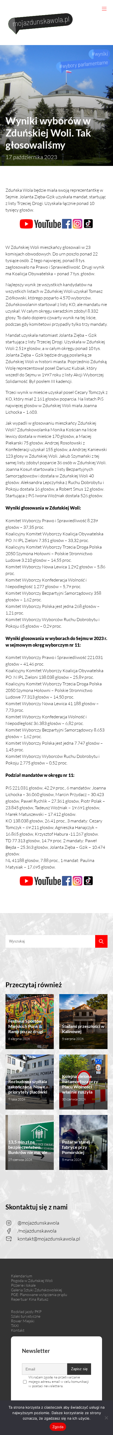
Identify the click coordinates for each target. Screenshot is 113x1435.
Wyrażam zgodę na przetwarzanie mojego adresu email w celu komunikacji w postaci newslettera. (59, 1381)
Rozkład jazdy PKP (26, 1311)
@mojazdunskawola (38, 1223)
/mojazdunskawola (37, 1231)
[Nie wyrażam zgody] (106, 1417)
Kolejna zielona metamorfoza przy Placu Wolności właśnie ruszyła (80, 1087)
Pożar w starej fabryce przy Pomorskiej (76, 1150)
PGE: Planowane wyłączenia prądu (39, 1294)
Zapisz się (79, 1369)
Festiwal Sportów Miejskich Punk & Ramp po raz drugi (25, 1029)
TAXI (15, 1325)
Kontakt (17, 1330)
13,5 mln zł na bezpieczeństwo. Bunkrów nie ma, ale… (29, 1150)
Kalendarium (21, 1275)
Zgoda (57, 1427)
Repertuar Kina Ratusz (29, 1299)
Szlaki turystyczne (25, 1316)
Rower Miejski (22, 1321)
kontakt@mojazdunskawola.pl (49, 1239)
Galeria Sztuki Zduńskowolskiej (36, 1289)
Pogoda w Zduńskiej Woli (32, 1280)
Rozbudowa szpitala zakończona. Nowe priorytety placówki (27, 1090)
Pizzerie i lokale (23, 1285)
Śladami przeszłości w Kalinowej (83, 1032)
